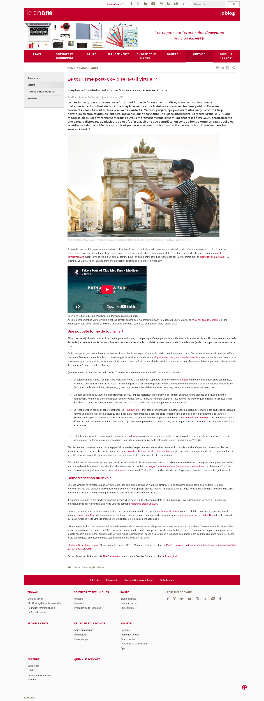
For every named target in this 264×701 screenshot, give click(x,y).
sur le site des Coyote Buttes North (196, 515)
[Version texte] (222, 68)
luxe (133, 436)
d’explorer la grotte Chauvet (143, 503)
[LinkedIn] (145, 3)
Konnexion (29, 698)
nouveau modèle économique (194, 417)
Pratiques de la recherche (87, 608)
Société (126, 623)
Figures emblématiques (41, 91)
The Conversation (112, 556)
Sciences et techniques (91, 592)
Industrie (78, 598)
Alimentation (127, 608)
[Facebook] (131, 3)
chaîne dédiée (119, 470)
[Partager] (233, 68)
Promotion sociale (130, 634)
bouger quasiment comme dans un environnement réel (176, 466)
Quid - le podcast (87, 659)
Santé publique (128, 598)
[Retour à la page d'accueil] (45, 14)
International (80, 634)
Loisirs (94, 67)
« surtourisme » (133, 409)
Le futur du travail (37, 612)
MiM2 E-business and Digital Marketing (186, 545)
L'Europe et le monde (89, 623)
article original (170, 556)
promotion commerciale (212, 257)
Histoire (32, 98)
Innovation (79, 603)
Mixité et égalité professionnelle (44, 603)
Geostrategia (81, 639)
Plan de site (112, 580)
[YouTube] (153, 3)
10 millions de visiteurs (207, 320)
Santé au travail (129, 603)
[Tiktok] (183, 3)
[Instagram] (161, 3)
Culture (83, 67)
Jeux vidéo (33, 78)
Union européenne (83, 630)
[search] (208, 4)
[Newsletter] (176, 3)
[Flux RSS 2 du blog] (168, 3)
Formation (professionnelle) (42, 608)
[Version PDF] (228, 68)
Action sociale (128, 639)
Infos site (95, 580)
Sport (123, 648)
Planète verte (37, 623)
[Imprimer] (217, 68)
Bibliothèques (167, 580)
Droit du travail (35, 598)
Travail (32, 592)
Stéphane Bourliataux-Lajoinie (83, 545)
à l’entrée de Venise (169, 511)
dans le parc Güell (86, 515)
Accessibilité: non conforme (138, 580)
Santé (124, 592)
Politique (125, 630)
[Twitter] (138, 3)
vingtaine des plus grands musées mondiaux (177, 357)
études (185, 379)
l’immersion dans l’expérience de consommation (145, 451)
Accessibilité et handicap (134, 643)
